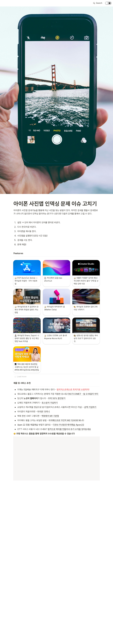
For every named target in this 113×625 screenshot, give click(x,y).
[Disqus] (56, 523)
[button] (97, 3)
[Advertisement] (56, 618)
